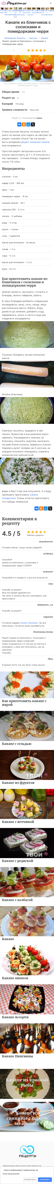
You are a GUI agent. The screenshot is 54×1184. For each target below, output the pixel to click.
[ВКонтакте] (19, 124)
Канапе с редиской (17, 861)
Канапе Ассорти (15, 1017)
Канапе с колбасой (17, 900)
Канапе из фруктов (18, 783)
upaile (39, 118)
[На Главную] (14, 3)
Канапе (8, 939)
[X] (33, 124)
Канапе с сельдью (16, 744)
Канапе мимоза (15, 978)
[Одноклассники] (24, 124)
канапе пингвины (29, 623)
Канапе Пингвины (17, 1056)
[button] (50, 3)
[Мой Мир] (28, 124)
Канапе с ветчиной (18, 822)
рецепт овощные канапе (35, 142)
